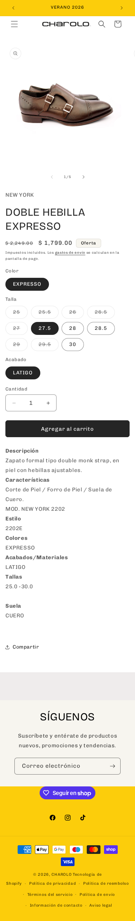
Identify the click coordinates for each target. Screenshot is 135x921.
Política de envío (97, 894)
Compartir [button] (26, 647)
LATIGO (23, 373)
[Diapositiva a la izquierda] (52, 177)
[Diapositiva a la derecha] (83, 177)
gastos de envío (70, 253)
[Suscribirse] (112, 766)
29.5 (49, 346)
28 (72, 328)
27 (20, 330)
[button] (14, 24)
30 (72, 344)
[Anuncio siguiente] (122, 8)
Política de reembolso (106, 883)
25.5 (49, 314)
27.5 (45, 328)
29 (20, 346)
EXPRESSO (27, 284)
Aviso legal (100, 905)
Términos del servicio (50, 894)
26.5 (105, 314)
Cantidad (16, 389)
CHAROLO (61, 874)
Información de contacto (56, 905)
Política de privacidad (52, 883)
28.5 (101, 328)
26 (76, 314)
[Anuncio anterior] (13, 8)
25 (20, 314)
